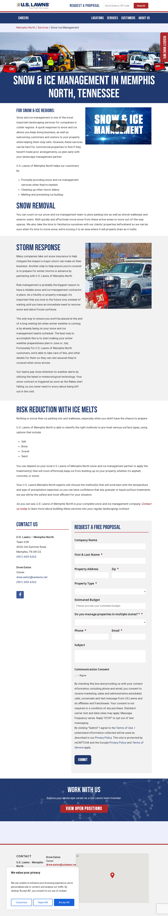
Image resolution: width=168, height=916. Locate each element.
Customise (21, 902)
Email (117, 630)
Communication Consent (91, 669)
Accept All (64, 902)
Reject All (43, 902)
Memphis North (25, 27)
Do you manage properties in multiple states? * (108, 614)
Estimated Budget (87, 600)
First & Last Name (88, 555)
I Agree (82, 675)
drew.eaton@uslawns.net (31, 577)
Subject (79, 645)
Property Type (85, 583)
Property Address (86, 569)
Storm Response (38, 248)
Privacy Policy (103, 737)
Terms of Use (124, 727)
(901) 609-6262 (26, 556)
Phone (80, 630)
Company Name (85, 540)
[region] (43, 888)
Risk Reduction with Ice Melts (56, 410)
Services (43, 27)
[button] (112, 875)
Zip (115, 569)
